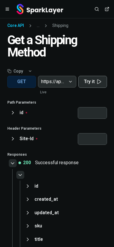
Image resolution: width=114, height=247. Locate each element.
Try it (89, 81)
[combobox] (41, 81)
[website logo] (39, 9)
